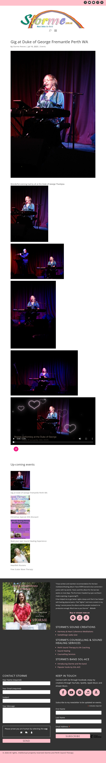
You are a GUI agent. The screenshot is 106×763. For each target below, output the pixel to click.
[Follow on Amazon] (101, 2)
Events (43, 46)
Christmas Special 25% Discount (24, 517)
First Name (60, 709)
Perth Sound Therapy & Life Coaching (74, 647)
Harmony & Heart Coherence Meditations (75, 631)
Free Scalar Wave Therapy (22, 569)
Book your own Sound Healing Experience (29, 541)
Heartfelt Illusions (18, 565)
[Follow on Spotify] (93, 2)
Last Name (60, 717)
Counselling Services (66, 654)
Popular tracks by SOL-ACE (69, 667)
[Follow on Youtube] (89, 2)
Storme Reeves (19, 46)
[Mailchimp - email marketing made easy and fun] (95, 738)
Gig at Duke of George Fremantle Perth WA (29, 492)
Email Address (63, 726)
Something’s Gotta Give (67, 635)
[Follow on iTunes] (97, 2)
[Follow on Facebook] (85, 2)
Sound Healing (64, 651)
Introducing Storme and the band (72, 664)
